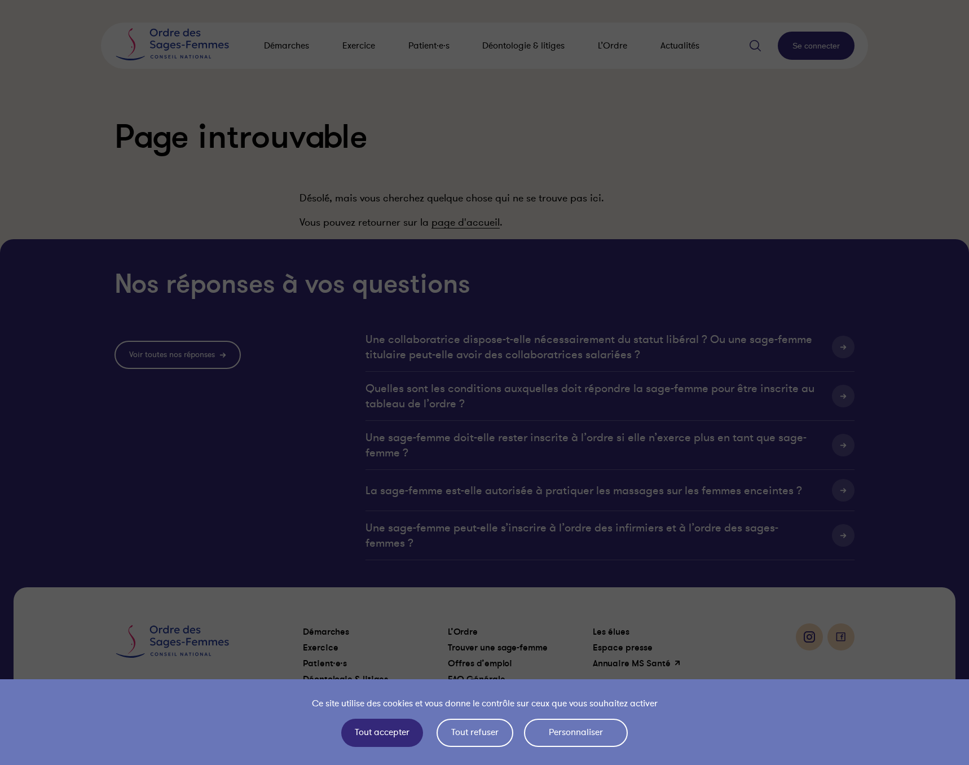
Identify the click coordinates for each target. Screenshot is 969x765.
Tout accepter (382, 732)
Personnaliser (576, 732)
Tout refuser (475, 732)
